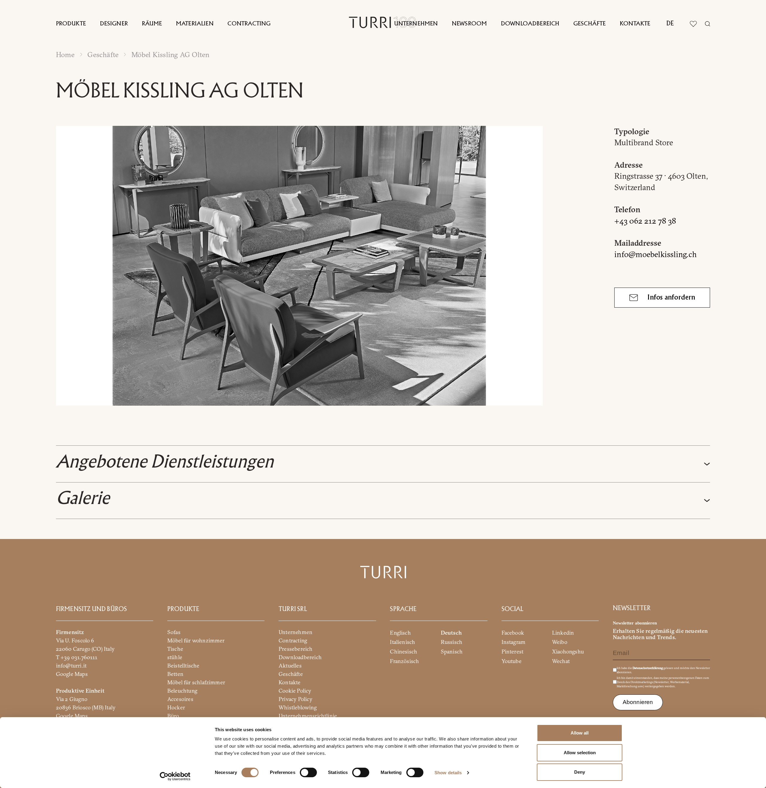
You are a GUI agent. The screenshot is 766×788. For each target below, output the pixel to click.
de (670, 24)
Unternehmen (416, 23)
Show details (448, 772)
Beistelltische (183, 665)
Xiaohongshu (568, 651)
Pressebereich (295, 648)
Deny (579, 772)
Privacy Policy (295, 698)
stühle (174, 656)
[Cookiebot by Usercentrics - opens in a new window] (175, 776)
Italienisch (402, 642)
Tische (175, 648)
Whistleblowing (298, 707)
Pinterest (512, 651)
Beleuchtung (182, 690)
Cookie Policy (295, 690)
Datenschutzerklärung (648, 668)
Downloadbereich (530, 23)
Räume (152, 23)
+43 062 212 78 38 (645, 221)
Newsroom (469, 23)
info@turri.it (71, 665)
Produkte (71, 23)
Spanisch (452, 651)
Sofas (173, 631)
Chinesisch (403, 651)
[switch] (308, 772)
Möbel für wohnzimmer (196, 640)
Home (65, 54)
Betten (175, 673)
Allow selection (580, 752)
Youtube (511, 660)
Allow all (580, 732)
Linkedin (563, 632)
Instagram (513, 642)
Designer (114, 23)
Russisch (452, 642)
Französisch (404, 660)
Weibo (559, 642)
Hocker (176, 707)
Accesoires (180, 698)
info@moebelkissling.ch (655, 254)
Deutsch (451, 632)
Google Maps (72, 673)
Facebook (512, 632)
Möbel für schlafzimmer (196, 682)
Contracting (248, 23)
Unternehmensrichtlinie (308, 715)
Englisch (400, 632)
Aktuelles (290, 665)
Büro (173, 715)
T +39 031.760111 (77, 656)
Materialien (195, 23)
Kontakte (635, 23)
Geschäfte (589, 23)
